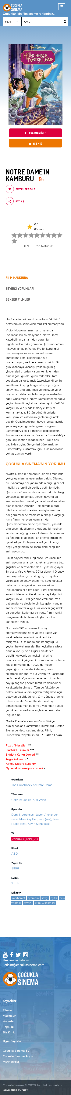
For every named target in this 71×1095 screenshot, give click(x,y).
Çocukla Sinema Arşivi (18, 1056)
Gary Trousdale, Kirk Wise (28, 800)
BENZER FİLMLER (18, 299)
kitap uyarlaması (45, 903)
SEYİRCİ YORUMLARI (20, 288)
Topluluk (8, 1027)
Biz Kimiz (9, 1032)
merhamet (18, 898)
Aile (36, 838)
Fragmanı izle (37, 133)
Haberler (9, 1021)
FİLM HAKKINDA (17, 277)
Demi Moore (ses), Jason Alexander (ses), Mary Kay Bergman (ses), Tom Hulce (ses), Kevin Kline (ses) (35, 819)
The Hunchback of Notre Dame (31, 785)
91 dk (15, 883)
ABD (14, 854)
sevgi (44, 898)
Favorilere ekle (25, 189)
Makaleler (9, 1016)
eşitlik (54, 898)
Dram (29, 838)
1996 (15, 868)
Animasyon (18, 838)
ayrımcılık (33, 898)
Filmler (7, 1010)
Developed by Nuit (15, 1090)
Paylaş (20, 201)
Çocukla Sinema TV (16, 1051)
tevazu (28, 903)
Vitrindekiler (11, 1062)
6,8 (36, 144)
